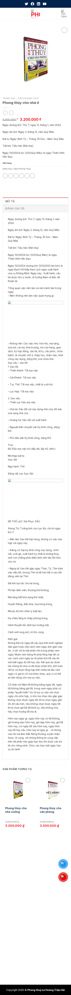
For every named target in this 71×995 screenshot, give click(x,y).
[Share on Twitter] (16, 175)
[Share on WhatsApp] (5, 175)
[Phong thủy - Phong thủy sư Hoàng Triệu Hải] (35, 13)
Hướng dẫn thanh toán (17, 945)
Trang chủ (9, 98)
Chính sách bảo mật (16, 918)
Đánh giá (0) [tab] (14, 208)
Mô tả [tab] (10, 201)
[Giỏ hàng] (64, 13)
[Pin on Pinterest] (27, 175)
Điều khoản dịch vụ (16, 932)
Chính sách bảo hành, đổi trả (21, 912)
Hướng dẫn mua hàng (17, 938)
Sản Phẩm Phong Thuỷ (14, 888)
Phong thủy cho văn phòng (50, 810)
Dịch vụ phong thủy (16, 867)
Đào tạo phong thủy (16, 873)
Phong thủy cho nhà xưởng (16, 810)
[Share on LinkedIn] (32, 175)
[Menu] (5, 13)
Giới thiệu (10, 860)
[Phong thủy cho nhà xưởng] (18, 790)
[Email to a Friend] (21, 175)
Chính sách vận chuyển (18, 925)
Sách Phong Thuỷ (28, 98)
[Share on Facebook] (10, 175)
